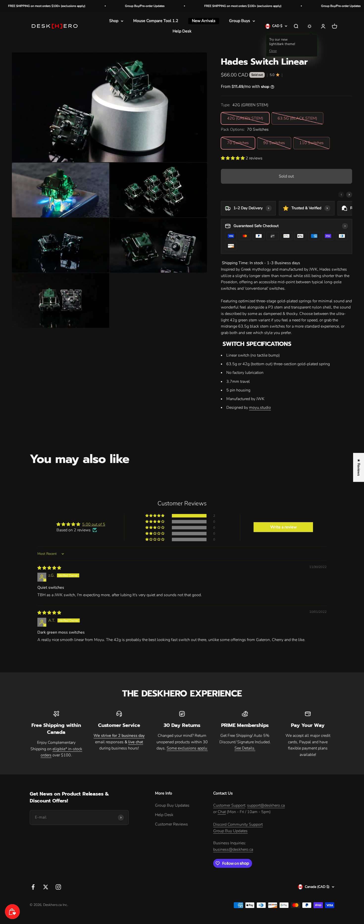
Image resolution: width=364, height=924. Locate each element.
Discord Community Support (238, 824)
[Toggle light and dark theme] (309, 26)
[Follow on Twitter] (45, 887)
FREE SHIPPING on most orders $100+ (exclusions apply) (212, 6)
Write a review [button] (283, 527)
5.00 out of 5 (93, 524)
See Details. (244, 748)
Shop (113, 21)
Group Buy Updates (172, 805)
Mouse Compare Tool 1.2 (155, 21)
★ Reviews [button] (358, 467)
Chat (222, 812)
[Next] (349, 195)
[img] (49, 568)
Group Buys (239, 21)
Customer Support (229, 805)
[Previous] (341, 195)
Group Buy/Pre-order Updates (114, 6)
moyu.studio (260, 407)
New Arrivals (203, 21)
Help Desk (182, 31)
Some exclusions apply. (187, 748)
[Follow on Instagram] (58, 887)
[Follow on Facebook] (33, 887)
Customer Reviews (171, 824)
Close (273, 51)
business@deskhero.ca (233, 849)
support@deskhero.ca (266, 805)
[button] (233, 158)
